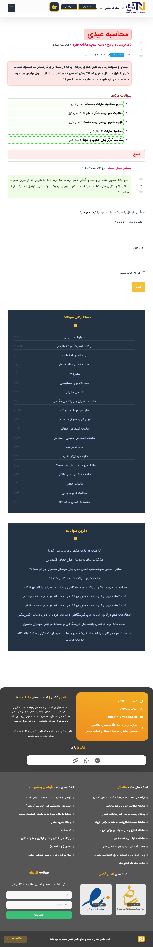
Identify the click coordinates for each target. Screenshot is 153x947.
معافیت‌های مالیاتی (74, 492)
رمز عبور (138, 247)
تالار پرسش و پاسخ (119, 44)
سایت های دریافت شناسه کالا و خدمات (74, 578)
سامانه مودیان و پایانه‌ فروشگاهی (75, 401)
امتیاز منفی (141, 57)
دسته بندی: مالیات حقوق (88, 44)
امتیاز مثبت (141, 41)
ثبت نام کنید (88, 212)
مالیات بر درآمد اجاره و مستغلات (74, 465)
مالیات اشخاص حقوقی (74, 428)
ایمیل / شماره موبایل (129, 222)
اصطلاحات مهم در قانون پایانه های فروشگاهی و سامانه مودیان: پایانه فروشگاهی (75, 587)
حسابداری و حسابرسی (74, 382)
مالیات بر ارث (74, 447)
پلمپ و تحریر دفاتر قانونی (74, 364)
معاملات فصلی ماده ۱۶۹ (74, 502)
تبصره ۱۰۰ (74, 373)
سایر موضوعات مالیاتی (74, 410)
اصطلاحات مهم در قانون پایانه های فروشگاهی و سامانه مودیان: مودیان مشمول (74, 623)
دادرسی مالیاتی (74, 392)
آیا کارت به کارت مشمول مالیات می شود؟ (74, 550)
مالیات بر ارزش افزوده (74, 456)
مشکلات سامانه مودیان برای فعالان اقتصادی (74, 559)
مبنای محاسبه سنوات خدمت (104, 104)
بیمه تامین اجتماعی (74, 355)
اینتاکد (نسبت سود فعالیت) (74, 346)
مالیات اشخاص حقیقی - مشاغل (74, 437)
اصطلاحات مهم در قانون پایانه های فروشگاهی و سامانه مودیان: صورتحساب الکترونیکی (75, 614)
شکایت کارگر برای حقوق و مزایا (103, 139)
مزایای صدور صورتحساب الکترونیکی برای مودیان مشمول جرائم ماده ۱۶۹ (74, 568)
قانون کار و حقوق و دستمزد (74, 419)
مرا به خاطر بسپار (130, 273)
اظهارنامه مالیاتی (74, 337)
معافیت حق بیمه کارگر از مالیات (102, 113)
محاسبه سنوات (113, 131)
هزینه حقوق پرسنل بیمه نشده (103, 122)
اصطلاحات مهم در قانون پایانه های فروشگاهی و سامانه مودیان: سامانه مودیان (74, 596)
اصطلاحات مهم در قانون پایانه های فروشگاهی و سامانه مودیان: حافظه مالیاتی (74, 605)
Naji (128, 55)
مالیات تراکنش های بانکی (74, 474)
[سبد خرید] (54, 6)
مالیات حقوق (74, 483)
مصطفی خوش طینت (119, 168)
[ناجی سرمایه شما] (135, 7)
